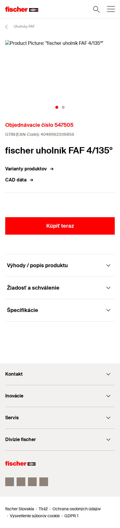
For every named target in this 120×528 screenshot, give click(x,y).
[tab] (56, 107)
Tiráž (43, 508)
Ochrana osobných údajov (76, 508)
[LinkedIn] (43, 481)
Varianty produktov (26, 169)
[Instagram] (21, 481)
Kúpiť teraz (60, 225)
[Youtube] (32, 481)
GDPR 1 (71, 515)
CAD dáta (16, 180)
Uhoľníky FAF (24, 26)
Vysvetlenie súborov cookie (35, 515)
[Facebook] (9, 481)
